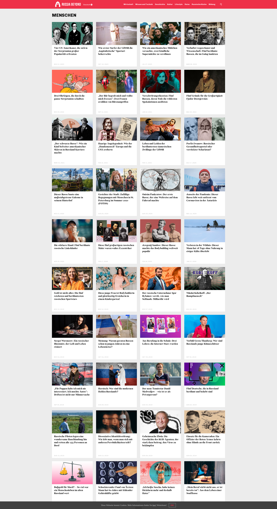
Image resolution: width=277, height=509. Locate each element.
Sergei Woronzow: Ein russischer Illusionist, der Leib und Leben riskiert (71, 344)
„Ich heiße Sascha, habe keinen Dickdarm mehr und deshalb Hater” (158, 490)
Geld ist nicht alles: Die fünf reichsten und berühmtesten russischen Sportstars (69, 296)
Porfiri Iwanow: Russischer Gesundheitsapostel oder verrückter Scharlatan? (200, 147)
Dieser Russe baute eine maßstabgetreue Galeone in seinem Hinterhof (68, 197)
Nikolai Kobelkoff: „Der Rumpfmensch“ (198, 294)
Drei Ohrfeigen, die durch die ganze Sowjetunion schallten (69, 97)
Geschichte (160, 4)
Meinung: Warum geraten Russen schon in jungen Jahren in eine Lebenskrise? (115, 344)
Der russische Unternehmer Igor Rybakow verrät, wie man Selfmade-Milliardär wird (159, 296)
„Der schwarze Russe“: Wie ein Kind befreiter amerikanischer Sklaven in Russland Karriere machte (70, 148)
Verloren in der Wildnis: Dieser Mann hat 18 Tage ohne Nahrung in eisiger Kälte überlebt (204, 248)
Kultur (170, 4)
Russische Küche (199, 4)
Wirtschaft (128, 4)
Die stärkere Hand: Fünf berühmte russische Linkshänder (72, 247)
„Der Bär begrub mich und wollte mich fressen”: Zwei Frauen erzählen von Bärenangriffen (115, 99)
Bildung (212, 4)
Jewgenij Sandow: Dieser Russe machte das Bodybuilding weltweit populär (160, 248)
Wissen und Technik (144, 4)
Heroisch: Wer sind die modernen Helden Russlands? (115, 390)
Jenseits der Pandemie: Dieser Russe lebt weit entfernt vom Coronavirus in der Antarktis (202, 197)
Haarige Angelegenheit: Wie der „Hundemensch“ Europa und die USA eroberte (115, 147)
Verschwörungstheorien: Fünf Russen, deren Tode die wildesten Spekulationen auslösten (159, 99)
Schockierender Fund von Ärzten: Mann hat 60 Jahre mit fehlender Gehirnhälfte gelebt (116, 490)
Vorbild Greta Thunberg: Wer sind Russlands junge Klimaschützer (204, 342)
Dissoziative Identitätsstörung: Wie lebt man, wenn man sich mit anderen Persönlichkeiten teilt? (115, 439)
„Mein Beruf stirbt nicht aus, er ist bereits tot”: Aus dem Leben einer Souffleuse (204, 490)
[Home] (57, 4)
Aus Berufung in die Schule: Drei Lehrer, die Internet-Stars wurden (160, 342)
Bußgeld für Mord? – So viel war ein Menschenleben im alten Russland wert (71, 490)
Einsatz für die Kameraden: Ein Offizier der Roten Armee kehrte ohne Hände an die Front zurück (203, 439)
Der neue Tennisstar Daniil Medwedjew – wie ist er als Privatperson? (156, 392)
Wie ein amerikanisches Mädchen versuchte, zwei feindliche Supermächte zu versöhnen (159, 51)
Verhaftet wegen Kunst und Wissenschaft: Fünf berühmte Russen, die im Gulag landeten (202, 51)
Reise (187, 4)
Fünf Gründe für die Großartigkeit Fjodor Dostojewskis (204, 97)
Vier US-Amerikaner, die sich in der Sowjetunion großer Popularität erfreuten (70, 51)
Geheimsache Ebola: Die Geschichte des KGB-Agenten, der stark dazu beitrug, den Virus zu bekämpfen (160, 441)
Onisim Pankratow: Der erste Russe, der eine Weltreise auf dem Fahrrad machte (160, 197)
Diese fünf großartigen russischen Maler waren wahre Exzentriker (116, 247)
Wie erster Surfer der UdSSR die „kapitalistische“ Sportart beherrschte (115, 51)
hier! (154, 505)
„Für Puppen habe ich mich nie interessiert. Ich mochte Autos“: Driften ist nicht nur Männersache (72, 392)
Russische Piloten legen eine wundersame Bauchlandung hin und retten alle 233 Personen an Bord (70, 441)
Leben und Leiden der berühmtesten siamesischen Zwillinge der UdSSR (156, 147)
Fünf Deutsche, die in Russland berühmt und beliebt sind (202, 390)
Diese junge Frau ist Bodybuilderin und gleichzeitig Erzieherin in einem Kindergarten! (116, 296)
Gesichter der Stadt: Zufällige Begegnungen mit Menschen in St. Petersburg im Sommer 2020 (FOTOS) (116, 199)
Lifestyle (179, 4)
